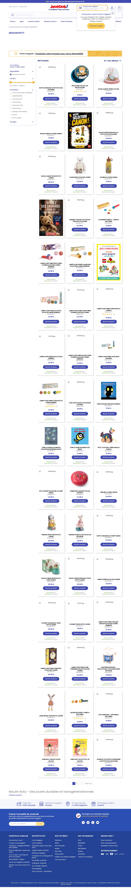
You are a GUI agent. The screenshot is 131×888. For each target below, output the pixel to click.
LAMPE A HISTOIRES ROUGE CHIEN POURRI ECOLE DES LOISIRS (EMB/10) (79, 358)
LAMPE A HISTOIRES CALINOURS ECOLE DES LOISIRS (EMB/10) (80, 266)
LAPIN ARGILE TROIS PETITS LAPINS (51, 716)
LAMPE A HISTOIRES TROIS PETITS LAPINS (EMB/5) (51, 402)
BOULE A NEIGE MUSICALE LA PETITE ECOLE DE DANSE (108, 134)
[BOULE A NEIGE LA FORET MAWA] (51, 121)
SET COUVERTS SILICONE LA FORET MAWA (51, 492)
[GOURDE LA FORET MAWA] (109, 165)
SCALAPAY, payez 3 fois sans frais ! (42, 846)
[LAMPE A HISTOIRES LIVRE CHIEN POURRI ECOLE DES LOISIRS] (80, 298)
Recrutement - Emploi (16, 859)
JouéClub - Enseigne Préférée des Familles (19, 846)
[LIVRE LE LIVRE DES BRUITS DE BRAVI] (80, 436)
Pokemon (58, 840)
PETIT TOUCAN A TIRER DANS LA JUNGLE (109, 449)
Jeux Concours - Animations (42, 871)
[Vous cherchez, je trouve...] (12, 15)
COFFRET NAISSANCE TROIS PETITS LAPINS (51, 624)
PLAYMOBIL (81, 843)
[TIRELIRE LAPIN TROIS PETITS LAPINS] (51, 523)
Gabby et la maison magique (65, 857)
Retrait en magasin (38, 853)
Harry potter (59, 854)
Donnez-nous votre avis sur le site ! (19, 866)
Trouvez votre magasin (17, 843)
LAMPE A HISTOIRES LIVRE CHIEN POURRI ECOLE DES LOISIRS (80, 312)
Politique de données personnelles (49, 883)
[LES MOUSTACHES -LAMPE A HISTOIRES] (80, 701)
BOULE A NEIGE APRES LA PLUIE (108, 89)
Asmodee (81, 854)
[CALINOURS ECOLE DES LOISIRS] (80, 165)
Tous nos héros (60, 860)
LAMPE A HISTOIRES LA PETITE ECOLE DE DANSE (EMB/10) (51, 312)
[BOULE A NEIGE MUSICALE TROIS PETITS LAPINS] (80, 566)
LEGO (80, 840)
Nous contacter (106, 840)
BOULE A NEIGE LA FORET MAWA (51, 134)
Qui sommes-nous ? (16, 840)
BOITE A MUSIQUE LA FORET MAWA (108, 536)
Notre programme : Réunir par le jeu (19, 851)
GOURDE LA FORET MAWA (108, 178)
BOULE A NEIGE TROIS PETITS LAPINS (51, 177)
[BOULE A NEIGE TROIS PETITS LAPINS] (51, 164)
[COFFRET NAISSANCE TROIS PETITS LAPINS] (51, 611)
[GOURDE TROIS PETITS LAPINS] (80, 611)
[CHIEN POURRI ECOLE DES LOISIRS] (109, 567)
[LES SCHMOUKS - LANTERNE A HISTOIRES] (109, 702)
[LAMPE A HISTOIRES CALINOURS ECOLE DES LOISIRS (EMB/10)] (80, 252)
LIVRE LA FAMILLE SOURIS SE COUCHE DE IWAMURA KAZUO (51, 449)
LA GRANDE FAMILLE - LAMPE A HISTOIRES (108, 221)
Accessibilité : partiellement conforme (109, 883)
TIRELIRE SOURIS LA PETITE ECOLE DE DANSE (80, 536)
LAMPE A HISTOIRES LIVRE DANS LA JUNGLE (108, 310)
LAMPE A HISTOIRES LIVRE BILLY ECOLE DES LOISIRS (51, 670)
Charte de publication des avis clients (85, 883)
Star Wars (58, 851)
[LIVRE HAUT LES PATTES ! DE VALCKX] (80, 747)
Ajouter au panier (51, 98)
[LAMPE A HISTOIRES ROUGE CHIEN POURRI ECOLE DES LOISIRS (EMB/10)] (80, 344)
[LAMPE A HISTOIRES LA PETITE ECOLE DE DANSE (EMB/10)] (51, 298)
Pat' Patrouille (60, 846)
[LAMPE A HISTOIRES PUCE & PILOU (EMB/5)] (51, 344)
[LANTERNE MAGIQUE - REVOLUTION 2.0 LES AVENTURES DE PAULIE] (109, 655)
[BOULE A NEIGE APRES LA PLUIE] (109, 76)
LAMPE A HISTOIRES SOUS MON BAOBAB (108, 358)
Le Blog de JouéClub (39, 863)
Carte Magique (37, 840)
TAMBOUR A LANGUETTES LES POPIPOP (80, 492)
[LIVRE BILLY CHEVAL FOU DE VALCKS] (51, 747)
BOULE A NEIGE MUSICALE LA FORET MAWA (51, 579)
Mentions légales (66, 884)
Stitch (57, 843)
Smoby (80, 851)
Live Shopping (36, 869)
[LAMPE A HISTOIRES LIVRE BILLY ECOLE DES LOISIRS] (51, 656)
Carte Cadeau (37, 843)
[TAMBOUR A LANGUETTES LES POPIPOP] (80, 479)
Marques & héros (50, 21)
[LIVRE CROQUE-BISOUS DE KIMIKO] (109, 391)
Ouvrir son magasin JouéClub (19, 862)
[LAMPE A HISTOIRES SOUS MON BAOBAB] (109, 344)
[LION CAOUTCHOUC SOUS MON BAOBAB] (80, 390)
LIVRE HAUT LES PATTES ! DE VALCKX (79, 760)
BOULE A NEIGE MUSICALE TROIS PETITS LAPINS (80, 579)
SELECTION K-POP (14, 6)
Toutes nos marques (85, 857)
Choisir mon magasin (96, 26)
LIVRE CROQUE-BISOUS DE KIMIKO (108, 404)
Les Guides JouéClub (39, 860)
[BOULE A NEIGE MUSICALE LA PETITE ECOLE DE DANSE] (109, 121)
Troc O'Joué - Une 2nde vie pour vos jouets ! (18, 856)
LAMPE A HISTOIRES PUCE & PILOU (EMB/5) (51, 358)
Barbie (57, 848)
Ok (40, 824)
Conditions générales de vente (28, 883)
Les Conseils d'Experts (39, 866)
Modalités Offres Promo (109, 846)
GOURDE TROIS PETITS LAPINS (80, 625)
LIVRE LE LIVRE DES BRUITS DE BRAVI (80, 449)
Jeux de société (34, 21)
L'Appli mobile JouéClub (40, 850)
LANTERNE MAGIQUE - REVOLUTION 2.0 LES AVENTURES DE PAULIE (108, 669)
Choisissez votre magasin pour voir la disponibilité (59, 53)
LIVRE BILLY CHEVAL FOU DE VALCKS (51, 760)
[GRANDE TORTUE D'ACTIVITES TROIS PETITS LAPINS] (80, 208)
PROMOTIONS (23, 6)
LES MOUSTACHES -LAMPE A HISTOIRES (79, 714)
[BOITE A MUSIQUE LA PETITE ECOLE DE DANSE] (51, 75)
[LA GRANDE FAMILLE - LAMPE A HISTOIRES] (109, 208)
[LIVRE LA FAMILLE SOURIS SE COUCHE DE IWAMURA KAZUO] (51, 436)
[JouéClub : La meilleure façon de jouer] (59, 10)
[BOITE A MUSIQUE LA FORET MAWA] (109, 523)
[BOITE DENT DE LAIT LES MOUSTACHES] (80, 74)
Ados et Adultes (66, 21)
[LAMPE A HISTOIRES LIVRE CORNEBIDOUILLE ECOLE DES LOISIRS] (80, 655)
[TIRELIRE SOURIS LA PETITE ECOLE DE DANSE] (80, 523)
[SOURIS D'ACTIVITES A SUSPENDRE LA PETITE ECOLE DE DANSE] (109, 747)
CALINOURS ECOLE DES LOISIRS (79, 178)
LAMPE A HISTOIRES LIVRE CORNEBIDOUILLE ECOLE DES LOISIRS (80, 669)
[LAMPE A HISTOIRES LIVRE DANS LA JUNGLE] (109, 297)
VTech (80, 846)
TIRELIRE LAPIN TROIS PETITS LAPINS (51, 536)
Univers (12, 21)
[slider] (10, 82)
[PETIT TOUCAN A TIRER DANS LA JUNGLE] (109, 436)
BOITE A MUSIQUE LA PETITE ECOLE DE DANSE (51, 89)
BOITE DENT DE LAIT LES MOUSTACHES (80, 87)
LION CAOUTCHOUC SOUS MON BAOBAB (80, 404)
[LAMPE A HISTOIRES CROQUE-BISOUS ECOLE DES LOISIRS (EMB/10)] (109, 610)
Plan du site (14, 883)
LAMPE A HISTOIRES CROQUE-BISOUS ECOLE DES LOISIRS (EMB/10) (108, 624)
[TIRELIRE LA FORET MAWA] (109, 480)
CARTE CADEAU (115, 21)
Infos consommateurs (109, 843)
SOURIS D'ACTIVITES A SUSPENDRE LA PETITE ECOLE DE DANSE (108, 760)
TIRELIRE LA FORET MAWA (108, 493)
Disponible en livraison (18, 74)
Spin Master (82, 848)
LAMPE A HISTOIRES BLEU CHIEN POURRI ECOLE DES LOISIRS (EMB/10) (51, 265)
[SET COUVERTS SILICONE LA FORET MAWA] (51, 479)
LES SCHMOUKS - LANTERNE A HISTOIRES (108, 716)
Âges (21, 21)
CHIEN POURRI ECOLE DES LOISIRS (108, 580)
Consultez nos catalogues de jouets (42, 857)
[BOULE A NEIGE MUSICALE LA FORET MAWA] (51, 566)
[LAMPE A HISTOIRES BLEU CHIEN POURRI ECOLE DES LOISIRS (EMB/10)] (51, 252)
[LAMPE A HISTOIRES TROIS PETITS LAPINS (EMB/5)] (51, 389)
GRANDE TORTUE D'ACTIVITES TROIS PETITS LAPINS (79, 221)
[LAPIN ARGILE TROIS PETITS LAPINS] (51, 702)
